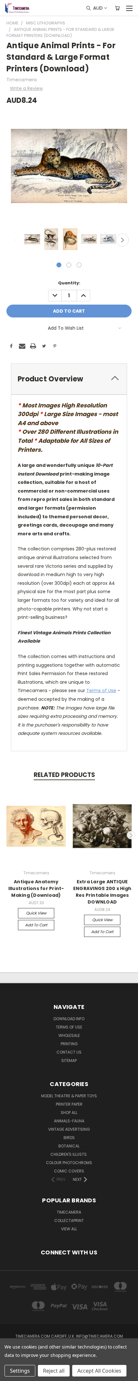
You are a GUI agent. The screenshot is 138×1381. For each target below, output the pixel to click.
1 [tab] (58, 265)
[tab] (69, 379)
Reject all (54, 1370)
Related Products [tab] (64, 775)
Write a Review (26, 88)
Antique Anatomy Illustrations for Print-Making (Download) (36, 888)
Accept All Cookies (99, 1370)
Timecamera (69, 1212)
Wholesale (69, 1035)
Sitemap (69, 1060)
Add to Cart (36, 925)
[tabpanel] (31, 240)
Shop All (69, 1112)
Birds (69, 1137)
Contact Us (69, 1052)
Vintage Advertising (69, 1129)
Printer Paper (69, 1104)
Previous (15, 240)
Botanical (69, 1146)
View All (69, 1229)
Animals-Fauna (69, 1121)
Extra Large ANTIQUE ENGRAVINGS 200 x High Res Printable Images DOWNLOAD (102, 891)
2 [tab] (68, 265)
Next (122, 240)
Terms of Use (101, 690)
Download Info (69, 1018)
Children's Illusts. (69, 1154)
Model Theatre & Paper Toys (69, 1096)
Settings (20, 1370)
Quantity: (69, 283)
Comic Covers (69, 1171)
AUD (98, 7)
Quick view (36, 913)
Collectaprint (69, 1220)
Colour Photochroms (69, 1162)
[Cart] (117, 8)
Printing (69, 1044)
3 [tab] (79, 265)
